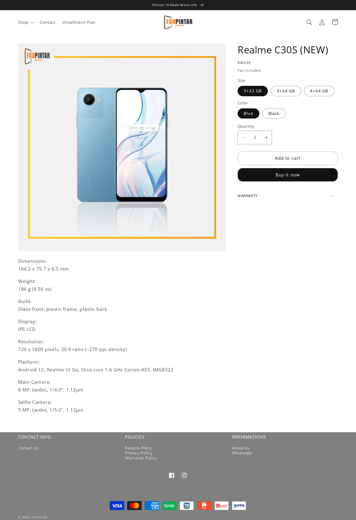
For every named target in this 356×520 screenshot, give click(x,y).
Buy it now (288, 175)
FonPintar (39, 517)
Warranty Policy (141, 458)
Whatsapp (242, 452)
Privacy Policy (139, 452)
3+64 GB (286, 91)
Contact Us (28, 448)
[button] (25, 22)
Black (274, 113)
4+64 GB (319, 91)
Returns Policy (138, 448)
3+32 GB (253, 91)
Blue (248, 113)
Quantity (246, 126)
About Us (240, 448)
